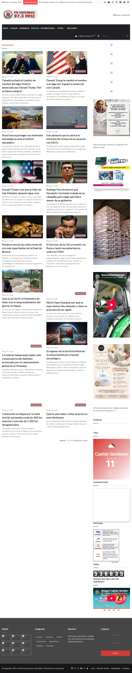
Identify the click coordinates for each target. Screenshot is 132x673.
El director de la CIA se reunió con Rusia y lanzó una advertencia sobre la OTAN (66, 248)
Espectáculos (54, 641)
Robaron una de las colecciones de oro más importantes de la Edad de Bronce (22, 248)
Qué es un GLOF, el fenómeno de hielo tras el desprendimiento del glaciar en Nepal (21, 302)
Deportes (39, 646)
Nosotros (72, 629)
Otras (60, 28)
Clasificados (115, 668)
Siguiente (78, 440)
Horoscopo (115, 562)
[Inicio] (20, 14)
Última (84, 440)
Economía (50, 646)
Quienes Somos (103, 668)
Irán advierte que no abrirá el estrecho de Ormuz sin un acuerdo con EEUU (66, 139)
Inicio (5, 28)
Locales (14, 28)
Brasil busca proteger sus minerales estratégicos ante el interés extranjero (22, 139)
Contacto (105, 629)
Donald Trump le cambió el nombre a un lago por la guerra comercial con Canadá (66, 84)
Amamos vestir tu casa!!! (49, 2)
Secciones (72, 28)
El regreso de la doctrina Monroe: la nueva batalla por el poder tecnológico (65, 355)
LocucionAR (59, 668)
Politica (35, 28)
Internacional (48, 28)
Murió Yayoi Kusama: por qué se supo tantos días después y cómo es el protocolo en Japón (66, 306)
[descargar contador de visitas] (108, 576)
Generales (24, 28)
